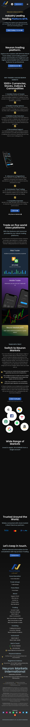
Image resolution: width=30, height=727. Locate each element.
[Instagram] (7, 712)
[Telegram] (26, 712)
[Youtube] (20, 712)
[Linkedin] (23, 712)
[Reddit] (15, 715)
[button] (27, 4)
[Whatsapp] (13, 712)
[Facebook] (3, 712)
